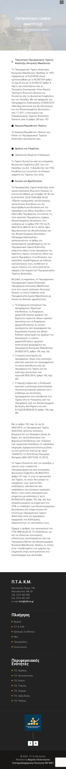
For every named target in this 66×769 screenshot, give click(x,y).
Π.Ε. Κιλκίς (19, 680)
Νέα (16, 636)
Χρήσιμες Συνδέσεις (24, 631)
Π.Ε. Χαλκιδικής (22, 695)
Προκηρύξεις (20, 641)
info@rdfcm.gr (26, 601)
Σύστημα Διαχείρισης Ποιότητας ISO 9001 (33, 763)
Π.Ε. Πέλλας (20, 700)
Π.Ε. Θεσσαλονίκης (23, 675)
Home (18, 30)
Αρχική (17, 621)
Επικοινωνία (20, 647)
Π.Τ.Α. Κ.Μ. (19, 626)
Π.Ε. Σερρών (20, 690)
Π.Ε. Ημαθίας (20, 670)
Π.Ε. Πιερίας (20, 685)
